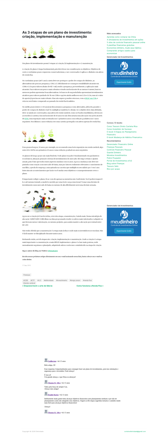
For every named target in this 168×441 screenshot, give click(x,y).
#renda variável (29, 283)
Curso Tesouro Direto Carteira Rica (122, 126)
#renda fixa (87, 280)
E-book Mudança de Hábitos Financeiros (124, 137)
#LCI (39, 280)
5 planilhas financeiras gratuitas (120, 45)
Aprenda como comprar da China (121, 37)
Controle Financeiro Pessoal (119, 150)
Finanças (26, 275)
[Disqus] (84, 326)
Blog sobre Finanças (115, 163)
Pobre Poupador (114, 158)
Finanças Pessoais (115, 147)
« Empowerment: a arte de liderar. (37, 286)
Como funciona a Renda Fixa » (90, 286)
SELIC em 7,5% (91, 98)
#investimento (61, 280)
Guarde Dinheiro (114, 152)
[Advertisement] (65, 18)
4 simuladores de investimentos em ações (125, 39)
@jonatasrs (53, 251)
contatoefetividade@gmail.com (135, 431)
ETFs (26, 119)
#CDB (25, 280)
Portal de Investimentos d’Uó (119, 161)
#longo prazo (75, 280)
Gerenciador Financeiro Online (120, 144)
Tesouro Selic (113, 166)
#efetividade (48, 280)
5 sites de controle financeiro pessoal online (126, 42)
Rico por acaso (113, 169)
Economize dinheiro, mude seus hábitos (124, 48)
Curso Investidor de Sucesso (119, 129)
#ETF (33, 280)
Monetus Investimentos (117, 155)
